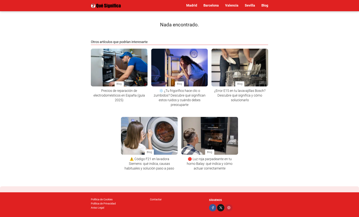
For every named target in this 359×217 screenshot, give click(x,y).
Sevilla (250, 5)
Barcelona (211, 5)
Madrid (191, 5)
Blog (264, 5)
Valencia (231, 5)
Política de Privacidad (103, 203)
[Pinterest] (228, 207)
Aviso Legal (97, 207)
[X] (220, 207)
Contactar (156, 199)
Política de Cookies (102, 199)
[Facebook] (212, 207)
